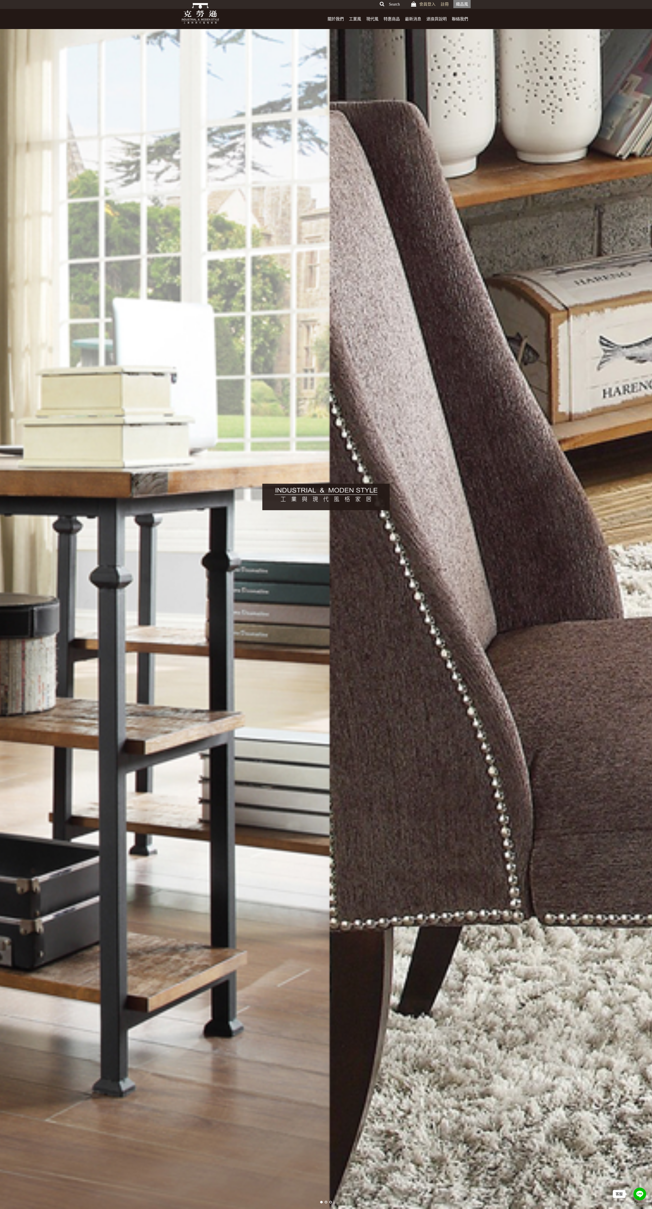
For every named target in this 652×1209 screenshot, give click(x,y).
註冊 (445, 4)
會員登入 (427, 4)
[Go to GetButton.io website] (640, 1203)
